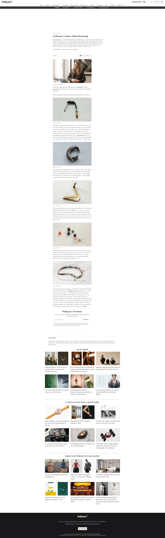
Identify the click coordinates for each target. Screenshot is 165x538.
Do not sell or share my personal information (87, 524)
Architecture (47, 5)
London (73, 210)
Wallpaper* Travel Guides (104, 7)
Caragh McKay (57, 49)
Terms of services (68, 323)
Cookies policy (102, 521)
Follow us (82, 55)
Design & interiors (55, 5)
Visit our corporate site (96, 534)
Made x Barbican (66, 7)
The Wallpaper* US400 (78, 7)
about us (61, 521)
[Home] (41, 5)
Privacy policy (94, 521)
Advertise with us (70, 524)
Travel (106, 5)
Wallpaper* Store (120, 5)
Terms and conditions (83, 521)
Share (56, 55)
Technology (92, 5)
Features (75, 49)
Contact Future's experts (70, 521)
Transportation (99, 5)
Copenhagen (80, 87)
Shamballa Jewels (57, 89)
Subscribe (156, 1)
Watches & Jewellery (74, 5)
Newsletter (89, 55)
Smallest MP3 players (91, 7)
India (88, 173)
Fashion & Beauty (84, 5)
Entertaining (112, 5)
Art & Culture (65, 5)
